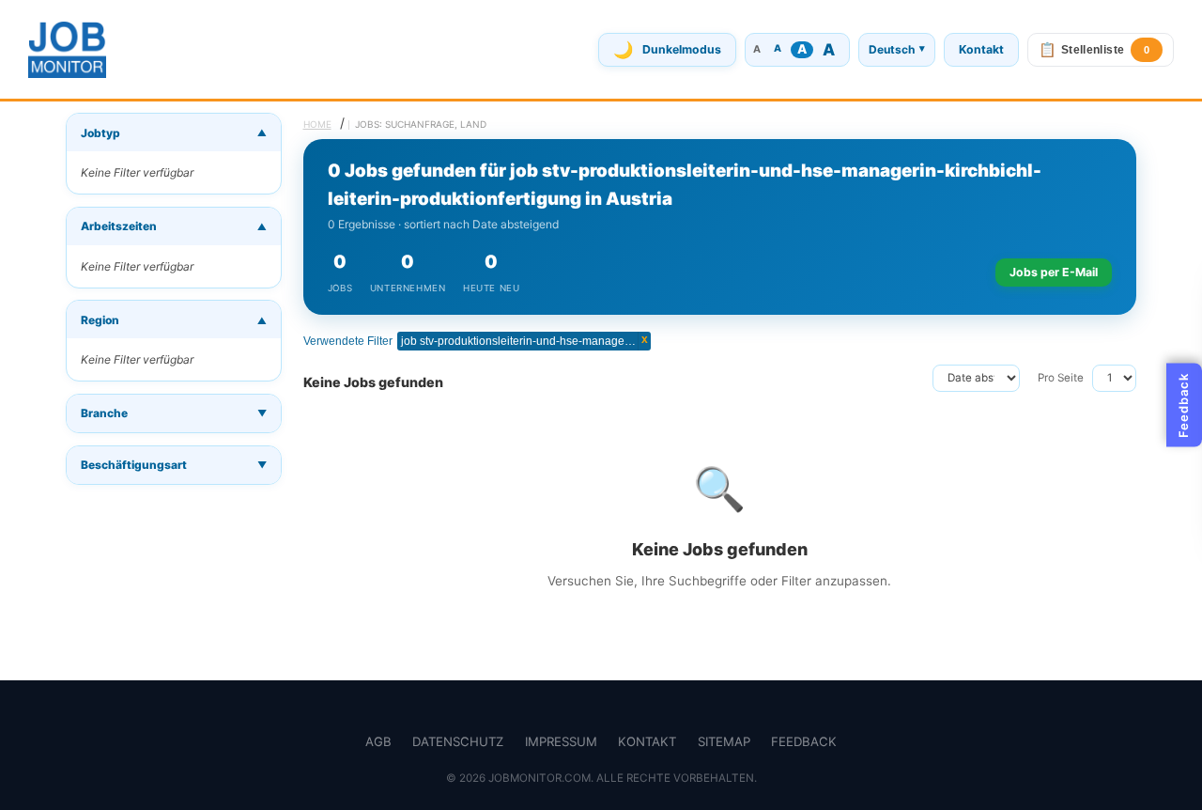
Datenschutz (457, 741)
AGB (378, 741)
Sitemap (724, 741)
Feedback (804, 741)
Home (317, 124)
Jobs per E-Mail (1053, 272)
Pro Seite (1061, 377)
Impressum (561, 741)
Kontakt (981, 49)
